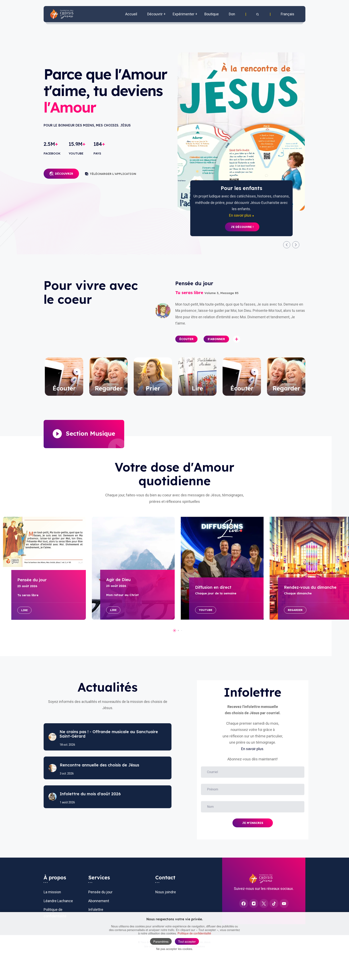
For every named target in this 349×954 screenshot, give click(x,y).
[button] (258, 14)
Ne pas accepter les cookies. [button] (174, 949)
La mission (52, 892)
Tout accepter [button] (187, 941)
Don (232, 14)
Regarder (295, 610)
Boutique (211, 14)
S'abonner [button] (216, 339)
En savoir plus (252, 749)
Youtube (205, 610)
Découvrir (64, 173)
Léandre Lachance (58, 901)
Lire (24, 610)
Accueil (131, 14)
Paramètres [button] (160, 941)
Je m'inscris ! (242, 220)
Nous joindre (165, 892)
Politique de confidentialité (194, 933)
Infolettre (95, 909)
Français (287, 14)
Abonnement (98, 901)
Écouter (186, 339)
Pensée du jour (100, 892)
